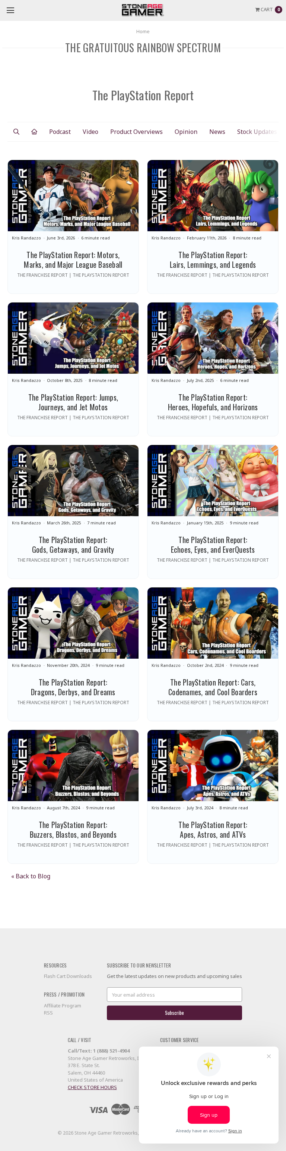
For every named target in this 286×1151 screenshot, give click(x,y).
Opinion (186, 132)
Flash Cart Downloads (68, 976)
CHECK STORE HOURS (92, 1087)
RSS (48, 1012)
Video (90, 132)
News (217, 132)
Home (143, 31)
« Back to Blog (30, 876)
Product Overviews (136, 132)
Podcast (60, 132)
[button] (16, 131)
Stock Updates (257, 132)
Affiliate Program (62, 1005)
